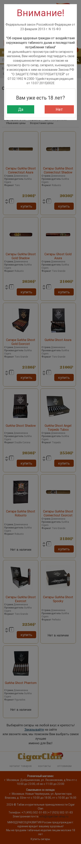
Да (20, 109)
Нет (59, 109)
